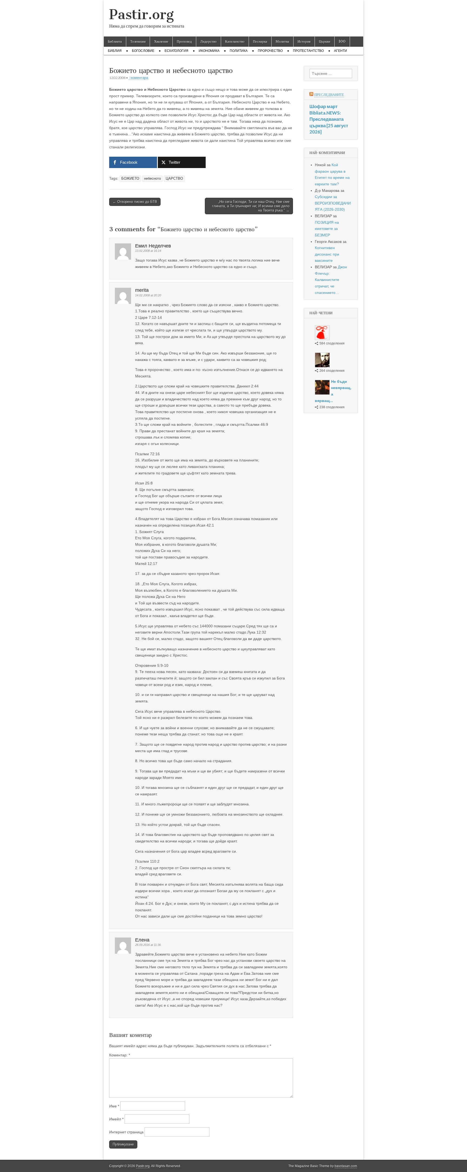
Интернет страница (126, 1132)
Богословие (143, 51)
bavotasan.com (346, 1166)
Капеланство (235, 41)
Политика (239, 51)
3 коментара (138, 78)
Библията (115, 41)
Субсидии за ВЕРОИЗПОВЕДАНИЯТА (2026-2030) (333, 203)
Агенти (340, 51)
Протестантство (308, 51)
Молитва (282, 41)
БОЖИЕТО (130, 178)
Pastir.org (141, 14)
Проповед (184, 41)
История (304, 41)
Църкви (324, 41)
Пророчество (270, 51)
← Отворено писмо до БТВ (135, 202)
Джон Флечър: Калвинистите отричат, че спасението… (331, 280)
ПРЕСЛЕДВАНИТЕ (329, 94)
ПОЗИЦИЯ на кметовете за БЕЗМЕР (327, 228)
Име (114, 1106)
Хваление (161, 41)
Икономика (209, 51)
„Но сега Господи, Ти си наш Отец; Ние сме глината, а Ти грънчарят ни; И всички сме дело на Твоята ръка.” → (250, 206)
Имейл (116, 1119)
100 (342, 41)
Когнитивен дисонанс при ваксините (327, 254)
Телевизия (138, 41)
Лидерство (208, 41)
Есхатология (176, 51)
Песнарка (260, 41)
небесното (152, 178)
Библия (115, 51)
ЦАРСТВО (174, 178)
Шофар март (323, 106)
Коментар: (119, 1055)
